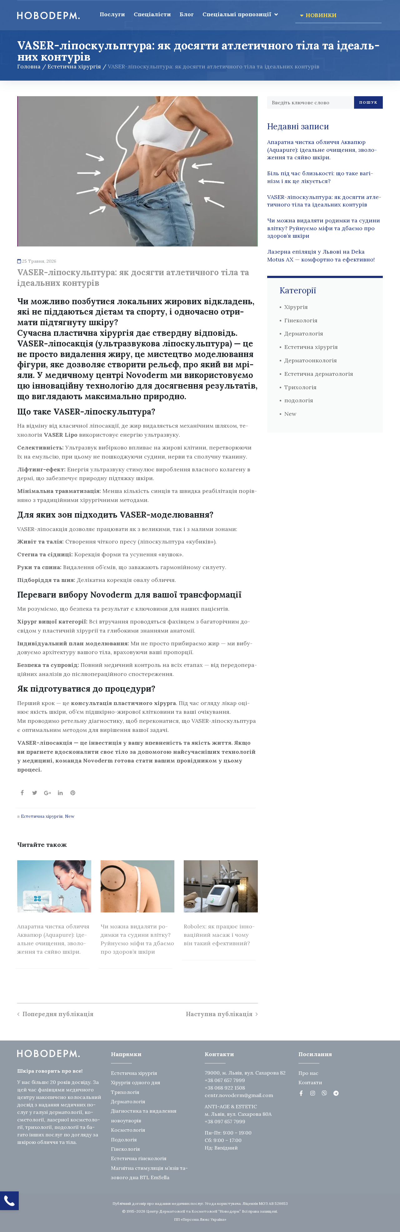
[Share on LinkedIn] (60, 792)
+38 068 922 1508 (225, 1088)
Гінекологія (301, 320)
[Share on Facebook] (22, 792)
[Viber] (324, 1093)
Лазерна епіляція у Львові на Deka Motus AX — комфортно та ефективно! (321, 255)
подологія (298, 400)
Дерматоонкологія (310, 360)
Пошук (368, 102)
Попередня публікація (57, 1014)
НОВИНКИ (321, 15)
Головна (29, 66)
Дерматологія (303, 333)
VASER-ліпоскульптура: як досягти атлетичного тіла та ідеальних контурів (324, 200)
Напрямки (126, 1054)
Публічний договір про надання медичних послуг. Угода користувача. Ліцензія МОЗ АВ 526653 (200, 1203)
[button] (338, 15)
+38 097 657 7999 (225, 1121)
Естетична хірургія (74, 66)
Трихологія (300, 387)
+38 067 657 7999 (225, 1080)
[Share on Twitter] (35, 792)
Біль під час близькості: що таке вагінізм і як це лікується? (320, 177)
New (69, 816)
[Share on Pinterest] (73, 792)
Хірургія (296, 306)
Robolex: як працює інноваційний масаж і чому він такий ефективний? (219, 935)
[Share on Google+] (47, 792)
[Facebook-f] (301, 1093)
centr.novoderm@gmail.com (239, 1095)
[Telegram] (335, 1093)
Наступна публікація (219, 1014)
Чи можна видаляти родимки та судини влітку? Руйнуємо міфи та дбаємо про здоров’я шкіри (323, 228)
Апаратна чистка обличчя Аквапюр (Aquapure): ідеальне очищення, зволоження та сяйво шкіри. (322, 149)
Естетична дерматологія (318, 373)
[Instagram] (312, 1093)
